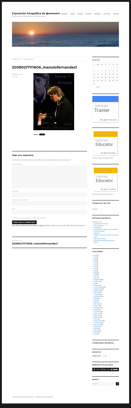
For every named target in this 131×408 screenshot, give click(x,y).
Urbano (96, 330)
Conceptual (97, 294)
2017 (95, 270)
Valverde (96, 332)
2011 (95, 261)
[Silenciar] (112, 369)
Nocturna (96, 306)
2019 (95, 274)
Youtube (116, 14)
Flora (95, 300)
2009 (95, 257)
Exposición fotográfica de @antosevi (36, 13)
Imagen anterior (16, 59)
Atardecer (97, 281)
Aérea (95, 278)
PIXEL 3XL (97, 315)
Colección (96, 293)
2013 (95, 264)
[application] (105, 369)
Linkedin (88, 14)
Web (13, 208)
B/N (95, 283)
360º (95, 276)
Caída (95, 237)
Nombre (15, 191)
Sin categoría (97, 322)
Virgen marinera (99, 225)
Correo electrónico (20, 200)
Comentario (17, 164)
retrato (96, 319)
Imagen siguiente (28, 59)
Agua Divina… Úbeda (100, 239)
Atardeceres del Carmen (101, 224)
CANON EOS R (98, 289)
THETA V (96, 326)
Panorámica (97, 311)
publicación (97, 317)
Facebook (63, 14)
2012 (95, 263)
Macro (95, 302)
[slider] (115, 369)
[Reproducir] (94, 369)
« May (97, 87)
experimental (98, 296)
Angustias (97, 233)
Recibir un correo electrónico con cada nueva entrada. (30, 218)
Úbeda (95, 328)
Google (80, 14)
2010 (95, 259)
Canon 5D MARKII (99, 287)
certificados (97, 291)
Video (95, 334)
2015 (95, 268)
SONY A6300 (97, 324)
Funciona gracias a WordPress (44, 397)
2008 (95, 255)
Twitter (72, 14)
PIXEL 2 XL (97, 313)
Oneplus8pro (97, 307)
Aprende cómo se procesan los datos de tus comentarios (64, 225)
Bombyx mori (98, 222)
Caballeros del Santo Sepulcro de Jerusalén (106, 235)
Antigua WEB (97, 279)
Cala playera (97, 227)
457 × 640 (14, 76)
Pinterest (107, 14)
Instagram (97, 14)
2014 (95, 266)
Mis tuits (94, 209)
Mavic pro (96, 304)
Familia (96, 298)
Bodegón (96, 285)
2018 (95, 272)
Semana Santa (98, 321)
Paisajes (96, 309)
